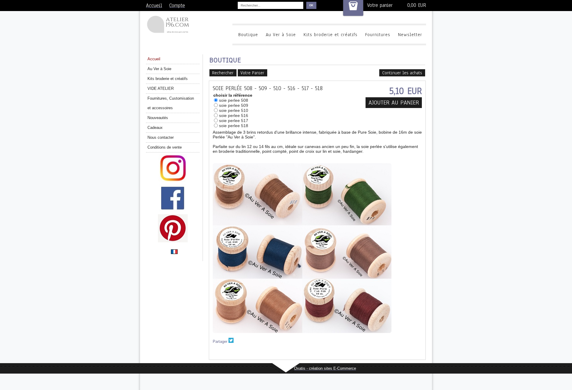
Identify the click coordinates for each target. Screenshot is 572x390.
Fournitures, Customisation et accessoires (170, 103)
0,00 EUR (416, 5)
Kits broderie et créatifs (331, 35)
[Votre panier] (353, 8)
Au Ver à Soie (281, 35)
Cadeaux (155, 127)
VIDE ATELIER (160, 88)
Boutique (248, 35)
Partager (220, 341)
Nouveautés (157, 117)
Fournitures (377, 35)
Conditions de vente (164, 147)
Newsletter (410, 35)
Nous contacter (160, 137)
